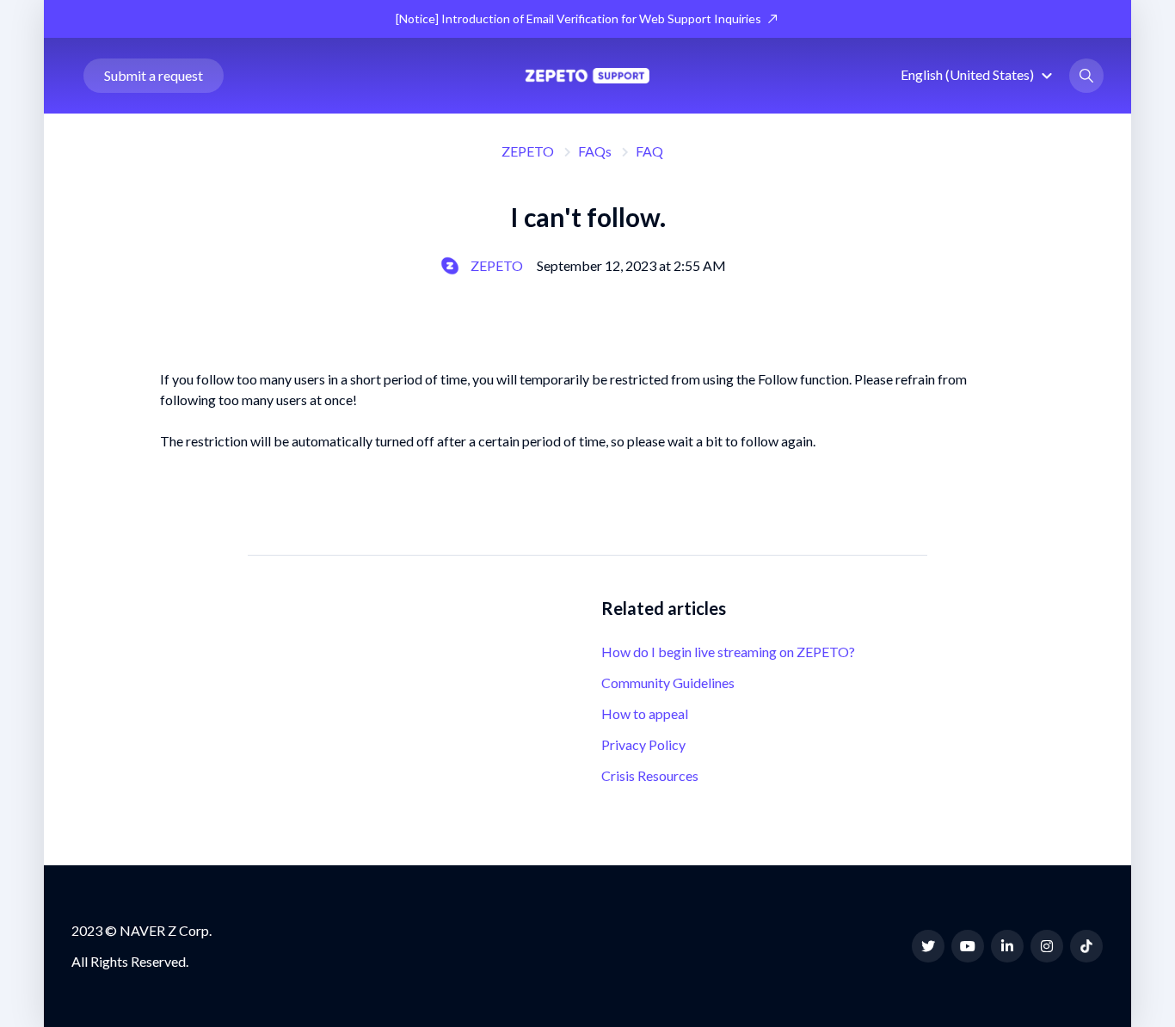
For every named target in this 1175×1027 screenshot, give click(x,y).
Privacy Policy (643, 744)
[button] (979, 74)
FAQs (595, 151)
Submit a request (153, 75)
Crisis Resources (649, 775)
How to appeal (644, 713)
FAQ (649, 151)
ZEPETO (527, 151)
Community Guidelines (668, 682)
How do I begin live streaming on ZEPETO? (728, 651)
